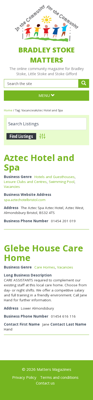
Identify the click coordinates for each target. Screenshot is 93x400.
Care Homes (44, 267)
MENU (44, 95)
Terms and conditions (59, 377)
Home (8, 110)
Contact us (45, 383)
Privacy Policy (24, 377)
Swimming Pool (61, 181)
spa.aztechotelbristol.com (24, 199)
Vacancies (12, 186)
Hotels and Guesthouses (54, 176)
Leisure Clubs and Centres (25, 181)
